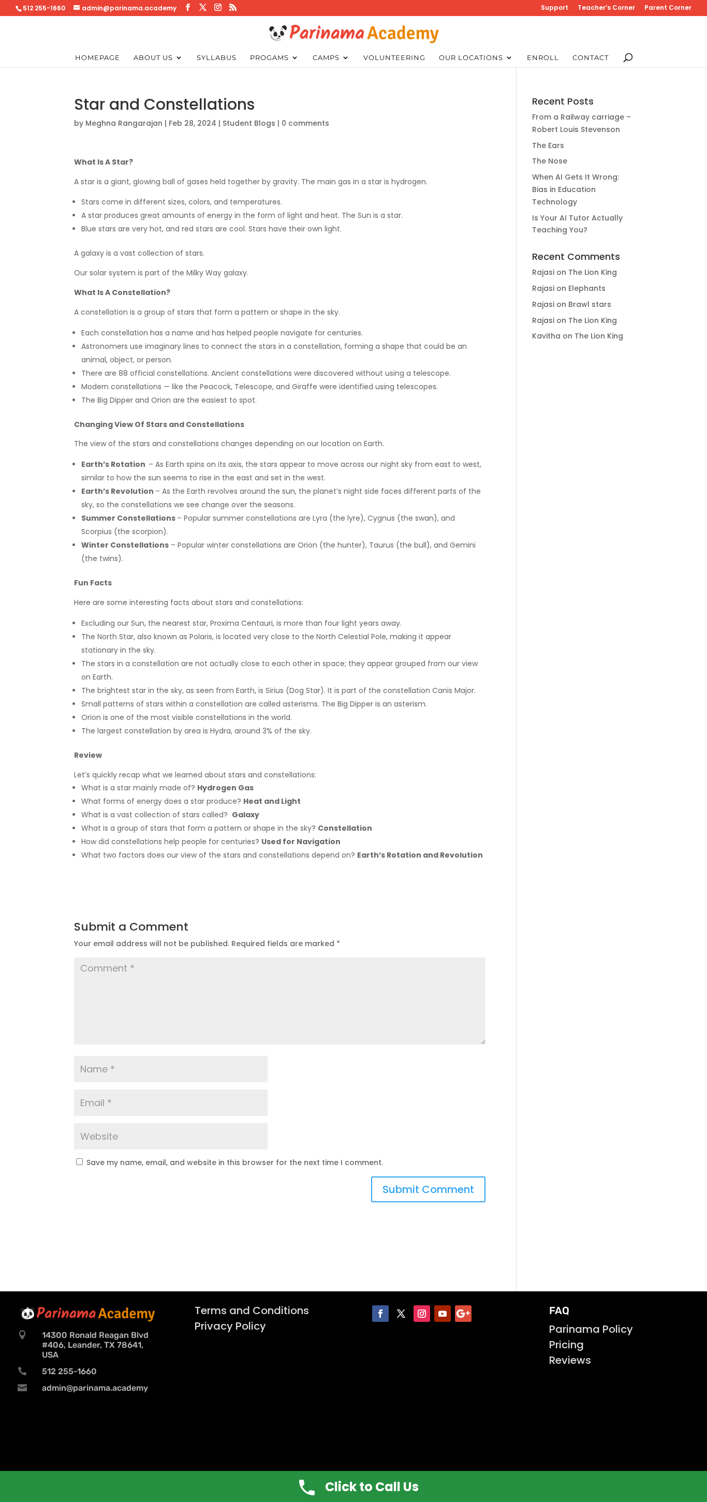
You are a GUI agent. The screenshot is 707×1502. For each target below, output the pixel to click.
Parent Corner (667, 8)
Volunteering (394, 58)
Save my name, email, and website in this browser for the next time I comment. (234, 1162)
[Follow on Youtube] (442, 1313)
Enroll (543, 58)
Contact (590, 58)
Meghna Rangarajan (124, 123)
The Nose (549, 161)
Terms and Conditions (252, 1310)
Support (554, 8)
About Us (153, 58)
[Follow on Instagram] (422, 1313)
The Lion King (592, 272)
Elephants (587, 288)
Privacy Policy (230, 1326)
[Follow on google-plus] (463, 1313)
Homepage (97, 58)
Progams (269, 58)
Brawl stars (589, 304)
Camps (326, 58)
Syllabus (217, 58)
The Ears (548, 145)
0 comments (305, 123)
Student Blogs (249, 123)
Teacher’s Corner (606, 8)
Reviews (570, 1360)
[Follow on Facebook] (380, 1313)
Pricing (566, 1344)
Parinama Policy (591, 1329)
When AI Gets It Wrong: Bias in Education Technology (575, 189)
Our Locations (471, 58)
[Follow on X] (401, 1313)
